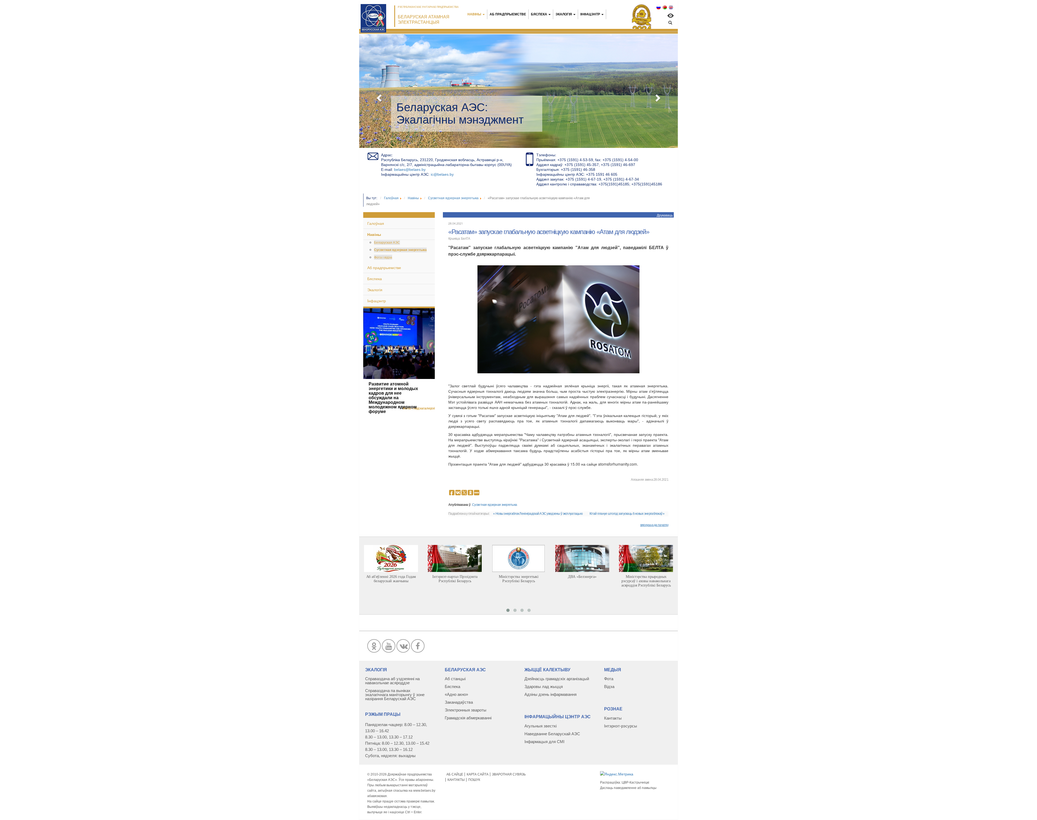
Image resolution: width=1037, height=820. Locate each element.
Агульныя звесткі (540, 726)
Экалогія (563, 14)
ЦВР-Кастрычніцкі (635, 782)
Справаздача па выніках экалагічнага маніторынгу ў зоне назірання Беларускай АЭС (395, 694)
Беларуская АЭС (387, 242)
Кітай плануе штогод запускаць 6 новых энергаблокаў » (627, 514)
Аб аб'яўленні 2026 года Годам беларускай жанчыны (391, 579)
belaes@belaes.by (410, 169)
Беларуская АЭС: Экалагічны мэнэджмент (460, 113)
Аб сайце (454, 774)
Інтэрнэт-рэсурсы (620, 726)
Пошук (474, 780)
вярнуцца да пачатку (654, 525)
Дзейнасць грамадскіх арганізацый (556, 678)
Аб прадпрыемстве (508, 14)
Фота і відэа (383, 257)
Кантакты (613, 718)
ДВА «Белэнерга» (582, 577)
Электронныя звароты (465, 710)
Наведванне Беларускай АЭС (552, 733)
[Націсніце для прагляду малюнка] (558, 318)
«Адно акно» (456, 694)
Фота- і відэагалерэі (419, 408)
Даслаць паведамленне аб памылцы (628, 788)
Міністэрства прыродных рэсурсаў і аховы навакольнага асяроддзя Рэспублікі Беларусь (646, 581)
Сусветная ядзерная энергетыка (400, 250)
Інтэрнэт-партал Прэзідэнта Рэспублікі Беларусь (454, 579)
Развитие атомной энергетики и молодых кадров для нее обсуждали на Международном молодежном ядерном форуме (393, 398)
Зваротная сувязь (509, 774)
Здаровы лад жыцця (543, 686)
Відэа (609, 686)
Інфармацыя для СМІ (544, 741)
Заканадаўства (459, 702)
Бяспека (539, 14)
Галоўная (375, 223)
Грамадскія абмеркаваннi (468, 718)
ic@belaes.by (442, 174)
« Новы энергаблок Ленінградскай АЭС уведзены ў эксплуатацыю (538, 514)
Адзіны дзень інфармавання (550, 694)
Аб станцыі (455, 678)
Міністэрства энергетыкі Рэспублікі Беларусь (518, 579)
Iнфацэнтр (590, 14)
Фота (608, 678)
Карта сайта (478, 774)
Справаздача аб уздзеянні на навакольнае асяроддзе (392, 680)
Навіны (474, 14)
